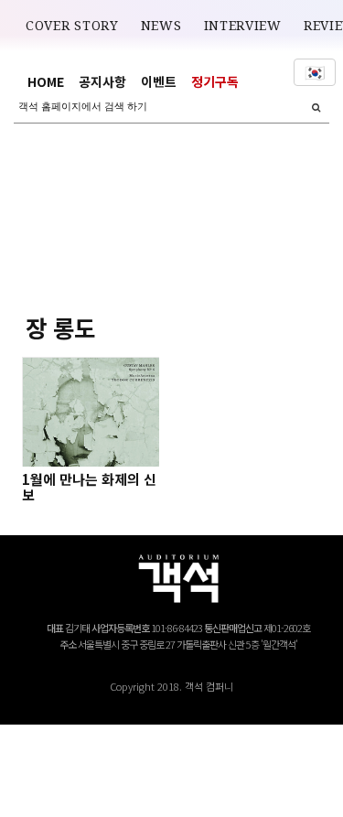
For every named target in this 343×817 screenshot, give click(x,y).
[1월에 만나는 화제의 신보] (91, 412)
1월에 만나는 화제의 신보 (89, 486)
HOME (45, 81)
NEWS (161, 25)
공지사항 (102, 81)
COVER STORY (72, 25)
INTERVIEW (243, 25)
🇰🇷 (315, 72)
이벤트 (159, 81)
